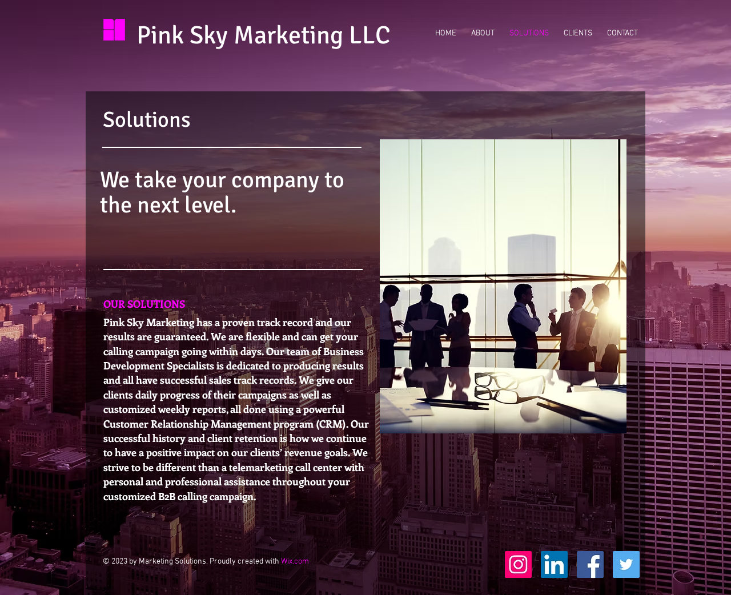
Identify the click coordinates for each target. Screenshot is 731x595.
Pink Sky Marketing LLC (263, 35)
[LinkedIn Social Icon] (554, 564)
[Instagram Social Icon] (518, 564)
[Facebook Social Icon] (590, 564)
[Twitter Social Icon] (626, 564)
